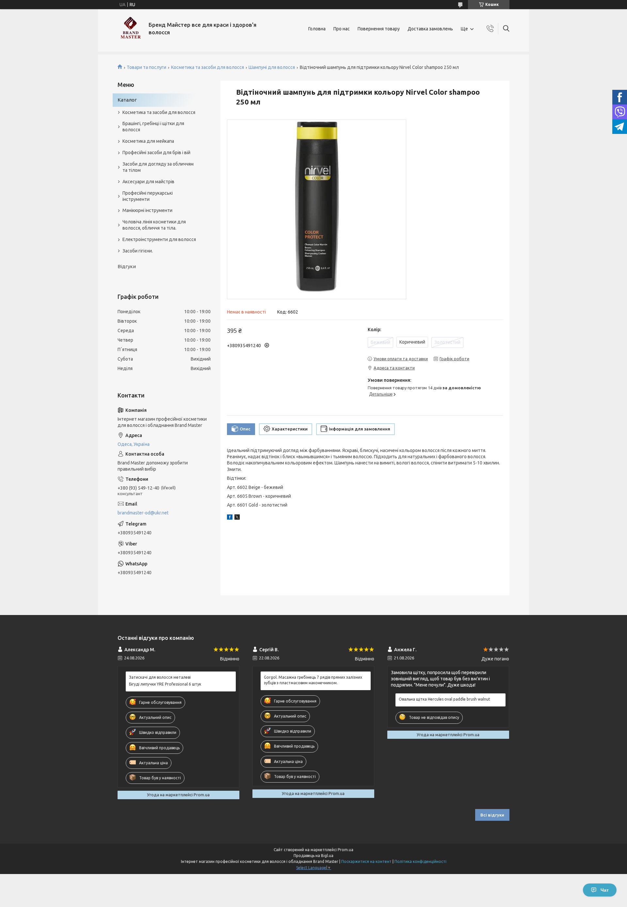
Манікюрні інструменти (147, 210)
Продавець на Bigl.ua (313, 855)
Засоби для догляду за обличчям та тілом (158, 167)
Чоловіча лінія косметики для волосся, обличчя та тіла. (154, 225)
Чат (605, 890)
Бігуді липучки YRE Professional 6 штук (165, 684)
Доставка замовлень (430, 28)
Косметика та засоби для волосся (207, 67)
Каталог (127, 100)
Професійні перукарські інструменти (147, 196)
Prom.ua (345, 850)
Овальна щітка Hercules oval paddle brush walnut (444, 699)
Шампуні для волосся (272, 67)
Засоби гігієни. (137, 250)
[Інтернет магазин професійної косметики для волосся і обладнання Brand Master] (131, 29)
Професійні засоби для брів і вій (156, 152)
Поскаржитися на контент (366, 861)
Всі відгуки (492, 815)
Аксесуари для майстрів (148, 181)
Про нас (341, 28)
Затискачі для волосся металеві (160, 677)
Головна (317, 28)
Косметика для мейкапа (148, 141)
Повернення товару (379, 28)
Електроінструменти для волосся (159, 239)
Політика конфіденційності (420, 861)
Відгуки (127, 266)
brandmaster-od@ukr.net (143, 512)
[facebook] (230, 518)
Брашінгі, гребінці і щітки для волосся (153, 126)
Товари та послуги (146, 67)
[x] (237, 518)
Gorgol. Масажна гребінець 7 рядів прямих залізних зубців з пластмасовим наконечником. (313, 680)
